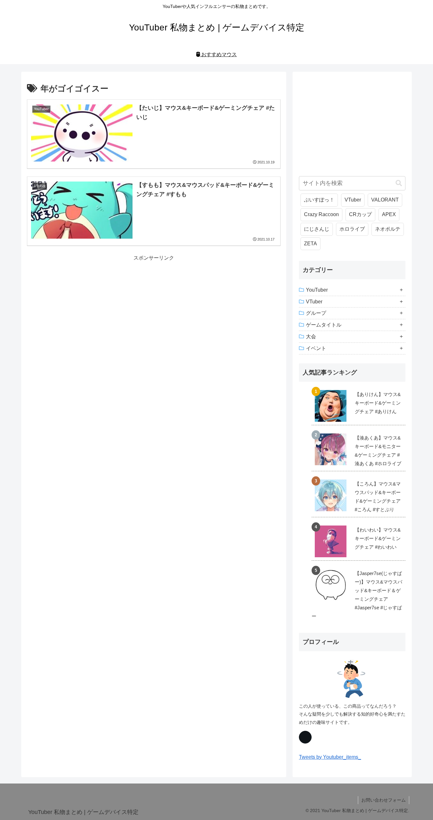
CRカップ (360, 214)
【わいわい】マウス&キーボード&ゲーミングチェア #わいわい (378, 538)
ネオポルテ (387, 229)
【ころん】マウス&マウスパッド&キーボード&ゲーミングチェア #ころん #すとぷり (378, 496)
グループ (316, 313)
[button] (398, 183)
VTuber (353, 199)
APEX (389, 214)
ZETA (310, 243)
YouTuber (317, 290)
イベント (316, 348)
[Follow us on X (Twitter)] (305, 737)
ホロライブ (352, 229)
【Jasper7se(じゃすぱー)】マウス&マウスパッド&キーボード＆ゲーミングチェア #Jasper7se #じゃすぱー (357, 595)
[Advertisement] (154, 307)
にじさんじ (316, 229)
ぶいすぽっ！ (319, 199)
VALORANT (385, 199)
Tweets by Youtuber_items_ (330, 757)
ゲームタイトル (323, 324)
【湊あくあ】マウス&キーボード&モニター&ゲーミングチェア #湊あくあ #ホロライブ (378, 450)
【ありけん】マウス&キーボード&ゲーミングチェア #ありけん (378, 403)
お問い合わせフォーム (383, 800)
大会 (311, 336)
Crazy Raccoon (321, 214)
